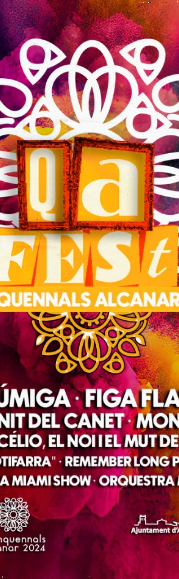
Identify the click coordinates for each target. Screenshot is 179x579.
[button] (177, 2)
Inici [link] (138, 2)
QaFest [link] (149, 2)
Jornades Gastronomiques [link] (168, 2)
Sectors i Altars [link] (156, 2)
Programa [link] (143, 2)
